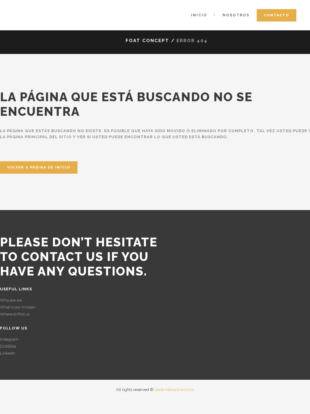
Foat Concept (147, 40)
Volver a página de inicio (38, 167)
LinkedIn (7, 353)
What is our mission (17, 307)
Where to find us (15, 314)
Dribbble (8, 346)
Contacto (276, 15)
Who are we (11, 300)
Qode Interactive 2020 (174, 389)
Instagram (9, 339)
